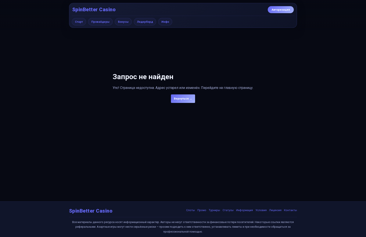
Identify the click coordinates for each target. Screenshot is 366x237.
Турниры (214, 210)
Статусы (228, 210)
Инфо (165, 21)
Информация (244, 210)
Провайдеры (100, 21)
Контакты (290, 210)
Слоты (190, 210)
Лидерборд (145, 21)
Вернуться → (183, 98)
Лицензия (275, 210)
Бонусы (123, 21)
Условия (261, 210)
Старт (79, 21)
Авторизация (281, 9)
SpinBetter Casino (94, 10)
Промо (201, 210)
